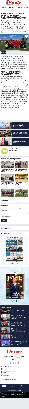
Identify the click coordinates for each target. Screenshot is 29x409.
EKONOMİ (11, 7)
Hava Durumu (6, 368)
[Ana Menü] (1, 2)
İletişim (16, 379)
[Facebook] (11, 362)
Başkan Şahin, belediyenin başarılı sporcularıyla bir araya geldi (7, 170)
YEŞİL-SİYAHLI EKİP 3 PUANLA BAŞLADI (20, 198)
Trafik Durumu (6, 369)
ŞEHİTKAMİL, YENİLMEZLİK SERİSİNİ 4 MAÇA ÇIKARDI (7, 199)
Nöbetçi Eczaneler (7, 366)
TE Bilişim (18, 390)
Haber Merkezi (13, 150)
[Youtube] (18, 362)
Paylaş (4, 52)
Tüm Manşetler (6, 372)
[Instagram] (16, 362)
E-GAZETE (19, 7)
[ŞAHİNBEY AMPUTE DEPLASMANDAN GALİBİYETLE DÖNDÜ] (14, 42)
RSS (5, 386)
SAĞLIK (26, 7)
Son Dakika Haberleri (8, 374)
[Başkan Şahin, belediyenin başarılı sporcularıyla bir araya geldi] (7, 164)
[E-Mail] (10, 153)
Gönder (4, 220)
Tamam (2, 396)
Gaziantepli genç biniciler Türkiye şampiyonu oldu (21, 170)
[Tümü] (27, 228)
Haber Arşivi (6, 375)
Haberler (3, 11)
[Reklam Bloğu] (14, 286)
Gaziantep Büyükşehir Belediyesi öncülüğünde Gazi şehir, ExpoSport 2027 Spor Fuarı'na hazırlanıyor (7, 185)
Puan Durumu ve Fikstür (9, 371)
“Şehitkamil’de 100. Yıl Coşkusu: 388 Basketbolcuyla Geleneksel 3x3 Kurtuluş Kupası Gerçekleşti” (21, 185)
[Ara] (27, 3)
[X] (13, 362)
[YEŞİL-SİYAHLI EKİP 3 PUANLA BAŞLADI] (21, 193)
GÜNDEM (3, 7)
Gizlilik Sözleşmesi (7, 379)
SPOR (9, 11)
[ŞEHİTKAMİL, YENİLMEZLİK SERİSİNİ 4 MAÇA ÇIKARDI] (7, 193)
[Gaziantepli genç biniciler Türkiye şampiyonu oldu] (21, 164)
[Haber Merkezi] (4, 151)
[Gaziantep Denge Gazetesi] (14, 2)
